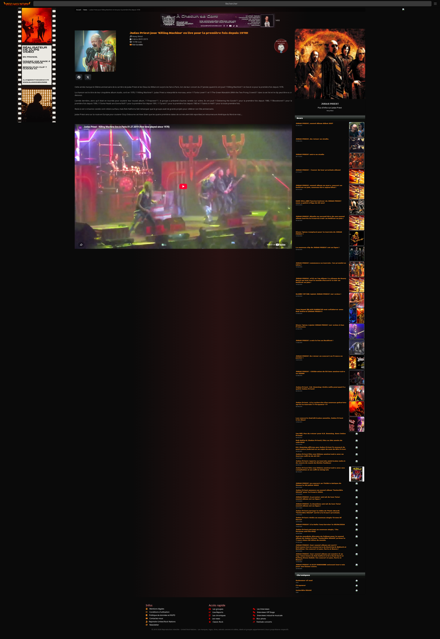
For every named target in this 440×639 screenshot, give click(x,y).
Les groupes (218, 609)
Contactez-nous (156, 618)
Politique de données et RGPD (162, 615)
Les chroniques (219, 615)
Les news (216, 618)
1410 (277, 20)
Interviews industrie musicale (269, 615)
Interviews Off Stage (266, 612)
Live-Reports (217, 612)
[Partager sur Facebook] (79, 77)
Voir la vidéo (137, 44)
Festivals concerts (264, 622)
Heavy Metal (330, 110)
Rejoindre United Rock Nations (162, 621)
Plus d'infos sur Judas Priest (330, 107)
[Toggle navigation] (435, 3)
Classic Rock (218, 622)
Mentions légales (156, 609)
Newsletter (154, 625)
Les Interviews (263, 609)
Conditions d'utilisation (159, 612)
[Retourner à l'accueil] (17, 3)
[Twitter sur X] (88, 77)
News (85, 10)
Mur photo (261, 618)
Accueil (78, 10)
